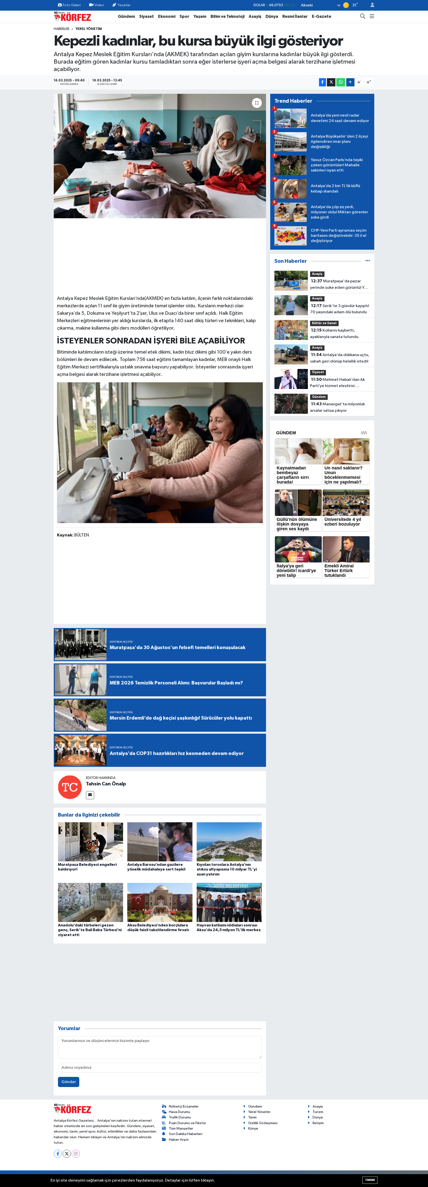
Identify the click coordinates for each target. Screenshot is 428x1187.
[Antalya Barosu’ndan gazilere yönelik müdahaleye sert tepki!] (159, 842)
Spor (184, 16)
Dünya (272, 16)
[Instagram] (76, 1154)
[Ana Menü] (372, 16)
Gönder (68, 1082)
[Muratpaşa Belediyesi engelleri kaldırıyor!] (90, 842)
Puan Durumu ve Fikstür (187, 1123)
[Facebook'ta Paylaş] (322, 82)
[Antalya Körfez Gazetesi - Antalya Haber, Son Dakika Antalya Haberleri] (72, 16)
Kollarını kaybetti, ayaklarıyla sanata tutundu (334, 333)
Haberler (61, 29)
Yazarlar (124, 5)
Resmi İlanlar (295, 16)
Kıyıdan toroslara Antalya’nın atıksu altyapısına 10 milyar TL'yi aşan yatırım (227, 869)
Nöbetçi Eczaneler (184, 1106)
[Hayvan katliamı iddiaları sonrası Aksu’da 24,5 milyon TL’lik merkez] (229, 902)
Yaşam (199, 16)
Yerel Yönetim (89, 29)
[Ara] (363, 16)
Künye (253, 1128)
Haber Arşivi (178, 1139)
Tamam (370, 1180)
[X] (67, 1154)
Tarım (252, 1117)
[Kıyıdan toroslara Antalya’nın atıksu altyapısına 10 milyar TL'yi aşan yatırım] (229, 842)
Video (99, 5)
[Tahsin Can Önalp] (70, 787)
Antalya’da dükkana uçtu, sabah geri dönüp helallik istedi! (339, 358)
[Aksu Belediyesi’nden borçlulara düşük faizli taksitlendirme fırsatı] (159, 902)
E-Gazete (321, 16)
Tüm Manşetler (181, 1128)
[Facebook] (58, 1154)
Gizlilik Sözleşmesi (262, 1123)
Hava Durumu (179, 1112)
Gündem (126, 16)
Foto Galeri (72, 5)
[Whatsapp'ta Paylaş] (340, 82)
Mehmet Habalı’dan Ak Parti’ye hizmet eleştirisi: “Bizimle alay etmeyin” (337, 383)
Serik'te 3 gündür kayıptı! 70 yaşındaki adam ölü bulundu (339, 309)
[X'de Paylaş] (331, 82)
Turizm (318, 1112)
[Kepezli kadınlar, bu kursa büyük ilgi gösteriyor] (160, 156)
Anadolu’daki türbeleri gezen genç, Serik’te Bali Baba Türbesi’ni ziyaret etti (90, 930)
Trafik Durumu (180, 1117)
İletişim (318, 1123)
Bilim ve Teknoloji (227, 16)
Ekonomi (166, 16)
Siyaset (146, 16)
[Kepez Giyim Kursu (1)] (160, 452)
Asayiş (255, 16)
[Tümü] (367, 261)
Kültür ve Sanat (324, 323)
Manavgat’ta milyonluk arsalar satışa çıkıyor (337, 407)
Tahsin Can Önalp (106, 783)
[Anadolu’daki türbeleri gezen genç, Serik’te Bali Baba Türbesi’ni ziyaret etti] (90, 902)
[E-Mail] (90, 795)
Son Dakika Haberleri (185, 1134)
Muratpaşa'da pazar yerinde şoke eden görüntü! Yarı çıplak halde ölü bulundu (339, 285)
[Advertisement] (160, 256)
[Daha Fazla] (350, 82)
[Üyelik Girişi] (370, 5)
